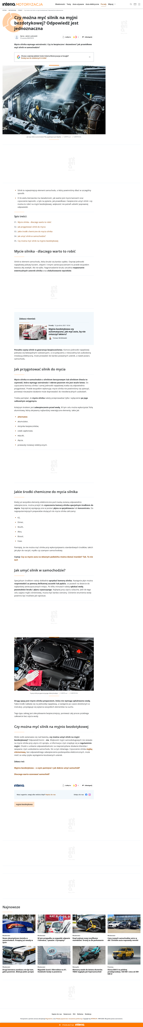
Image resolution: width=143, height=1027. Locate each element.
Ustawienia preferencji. (76, 1018)
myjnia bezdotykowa (24, 804)
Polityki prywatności (62, 1019)
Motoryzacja (12, 10)
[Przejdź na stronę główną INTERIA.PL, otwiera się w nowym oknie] (9, 4)
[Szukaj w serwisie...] (131, 4)
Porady (20, 10)
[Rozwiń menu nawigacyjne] (139, 4)
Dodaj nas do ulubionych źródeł (45, 58)
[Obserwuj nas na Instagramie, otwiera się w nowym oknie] (89, 795)
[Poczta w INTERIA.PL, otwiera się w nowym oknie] (135, 4)
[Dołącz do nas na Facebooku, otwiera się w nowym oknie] (86, 795)
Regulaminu (49, 1019)
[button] (60, 4)
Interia (5, 10)
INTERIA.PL (94, 1019)
